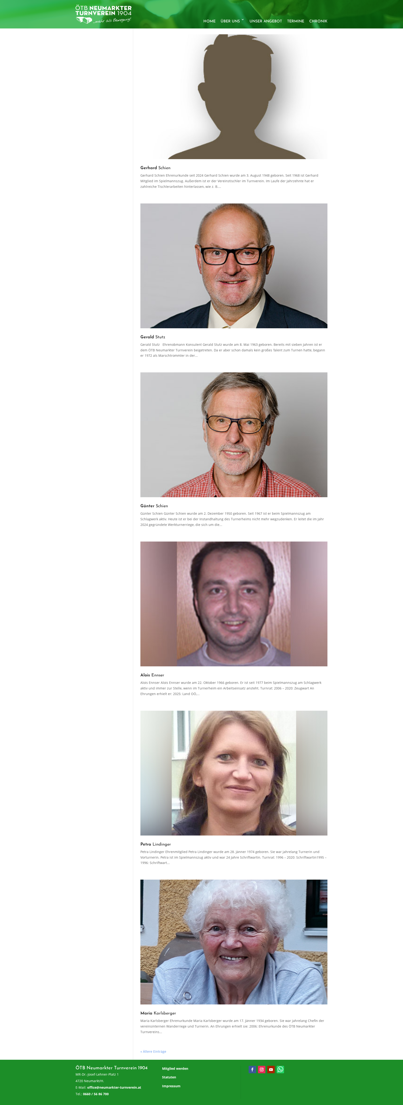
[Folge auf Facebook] (252, 1069)
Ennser (152, 675)
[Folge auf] (280, 1069)
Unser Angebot (266, 21)
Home (209, 21)
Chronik (318, 21)
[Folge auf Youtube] (271, 1069)
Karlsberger (158, 1013)
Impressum (171, 1086)
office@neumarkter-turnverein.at (114, 1087)
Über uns (230, 21)
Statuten (169, 1077)
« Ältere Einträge (153, 1051)
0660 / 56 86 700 (96, 1094)
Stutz (152, 337)
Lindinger (155, 845)
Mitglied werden (175, 1068)
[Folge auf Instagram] (261, 1069)
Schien (155, 168)
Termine (295, 21)
